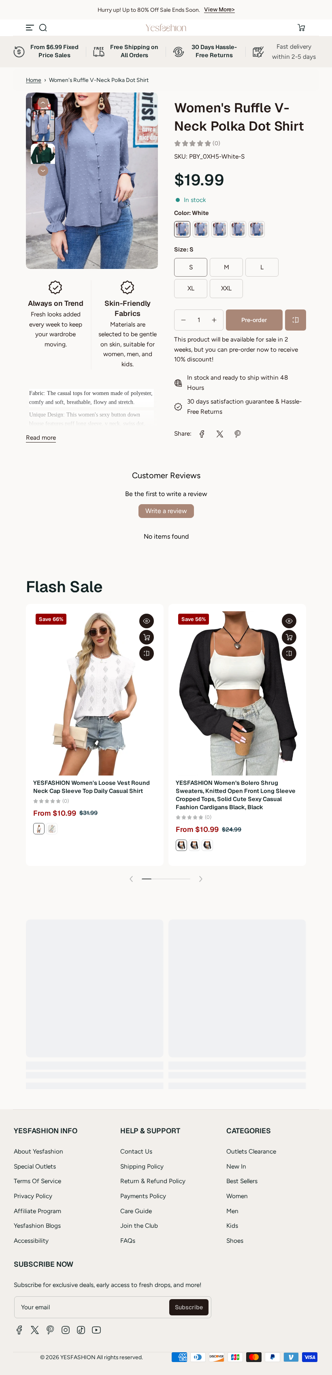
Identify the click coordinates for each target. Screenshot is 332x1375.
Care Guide (136, 1211)
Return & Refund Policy (152, 1181)
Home (33, 80)
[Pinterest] (50, 1330)
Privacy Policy (33, 1196)
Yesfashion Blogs (37, 1225)
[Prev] (43, 102)
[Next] (43, 170)
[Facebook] (19, 1330)
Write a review (166, 511)
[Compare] (295, 320)
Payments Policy (143, 1196)
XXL (226, 288)
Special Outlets (35, 1166)
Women (237, 1196)
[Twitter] (35, 1330)
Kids (232, 1225)
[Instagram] (65, 1330)
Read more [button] (41, 437)
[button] (43, 27)
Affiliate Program (37, 1211)
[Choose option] (146, 637)
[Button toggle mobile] (31, 27)
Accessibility (31, 1240)
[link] (202, 434)
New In (236, 1166)
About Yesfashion (38, 1151)
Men (232, 1211)
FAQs (127, 1240)
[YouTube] (96, 1330)
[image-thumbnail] (43, 126)
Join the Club (139, 1225)
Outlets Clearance (251, 1151)
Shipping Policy (142, 1166)
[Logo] (166, 27)
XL (190, 288)
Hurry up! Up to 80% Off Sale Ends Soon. (149, 9)
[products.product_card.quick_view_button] (146, 621)
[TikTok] (81, 1330)
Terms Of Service (37, 1181)
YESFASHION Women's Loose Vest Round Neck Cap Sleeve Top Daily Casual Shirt (91, 787)
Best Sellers (242, 1181)
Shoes (234, 1240)
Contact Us (136, 1151)
